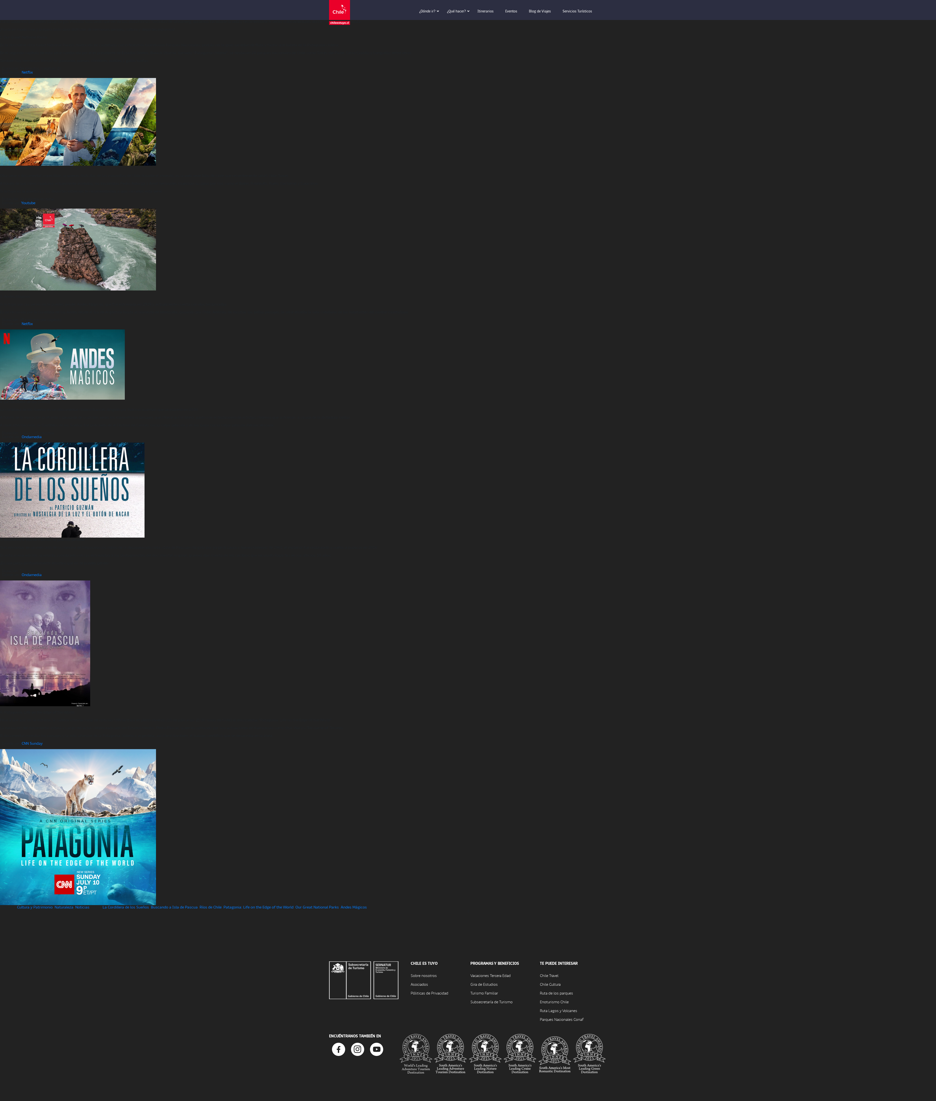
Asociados (419, 984)
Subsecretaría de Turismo (491, 1001)
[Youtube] (376, 1048)
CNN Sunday (32, 743)
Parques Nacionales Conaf (561, 1019)
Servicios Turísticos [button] (577, 11)
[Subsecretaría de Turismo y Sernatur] (364, 979)
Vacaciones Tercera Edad (490, 975)
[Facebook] (338, 1048)
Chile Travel (549, 975)
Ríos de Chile (211, 906)
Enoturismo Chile (554, 1001)
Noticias (82, 906)
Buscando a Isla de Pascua (174, 906)
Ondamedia (32, 436)
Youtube (28, 202)
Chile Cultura (550, 984)
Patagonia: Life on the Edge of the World (258, 906)
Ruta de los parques (556, 992)
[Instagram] (357, 1048)
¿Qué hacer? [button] (456, 11)
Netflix (27, 72)
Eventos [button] (511, 11)
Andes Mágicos (354, 906)
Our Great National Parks (317, 906)
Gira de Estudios (484, 984)
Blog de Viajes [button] (540, 11)
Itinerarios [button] (486, 11)
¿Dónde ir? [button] (427, 11)
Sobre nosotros (424, 975)
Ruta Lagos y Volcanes (558, 1010)
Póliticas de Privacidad (429, 992)
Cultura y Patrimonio (35, 906)
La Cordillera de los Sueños (126, 906)
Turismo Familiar (484, 992)
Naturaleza (64, 906)
